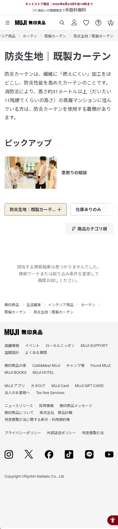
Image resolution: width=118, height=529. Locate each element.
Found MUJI (100, 365)
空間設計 (12, 352)
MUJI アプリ (15, 385)
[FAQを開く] (98, 20)
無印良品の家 (15, 365)
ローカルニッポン (60, 345)
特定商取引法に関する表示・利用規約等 (37, 419)
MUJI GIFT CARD (89, 385)
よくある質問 (36, 352)
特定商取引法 (93, 432)
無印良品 (12, 304)
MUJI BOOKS (16, 372)
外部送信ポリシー (61, 432)
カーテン (30, 35)
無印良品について (19, 412)
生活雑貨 (33, 304)
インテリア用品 (61, 304)
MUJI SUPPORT (94, 345)
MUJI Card (60, 385)
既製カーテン (55, 35)
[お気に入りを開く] (86, 20)
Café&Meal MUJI (46, 365)
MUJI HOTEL (43, 372)
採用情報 (46, 405)
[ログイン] (74, 20)
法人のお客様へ (17, 392)
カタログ (38, 385)
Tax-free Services (50, 392)
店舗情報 (12, 345)
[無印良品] (23, 332)
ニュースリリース (19, 405)
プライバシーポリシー (23, 432)
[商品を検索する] (62, 20)
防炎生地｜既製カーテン (93, 35)
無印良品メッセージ (76, 405)
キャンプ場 (75, 365)
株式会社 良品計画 (56, 412)
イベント (32, 345)
